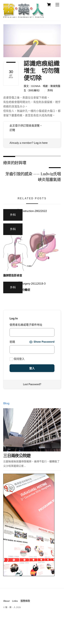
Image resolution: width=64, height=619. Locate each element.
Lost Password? (32, 384)
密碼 (12, 341)
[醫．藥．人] (23, 16)
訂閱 (12, 130)
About (6, 601)
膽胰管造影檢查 (12, 275)
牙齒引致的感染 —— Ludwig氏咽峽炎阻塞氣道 (33, 176)
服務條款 (25, 601)
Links (15, 601)
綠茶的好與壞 (14, 162)
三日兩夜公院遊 (17, 455)
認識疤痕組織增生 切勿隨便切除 (42, 70)
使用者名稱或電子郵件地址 (26, 324)
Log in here (41, 142)
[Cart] (48, 4)
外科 (50, 90)
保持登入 (19, 358)
